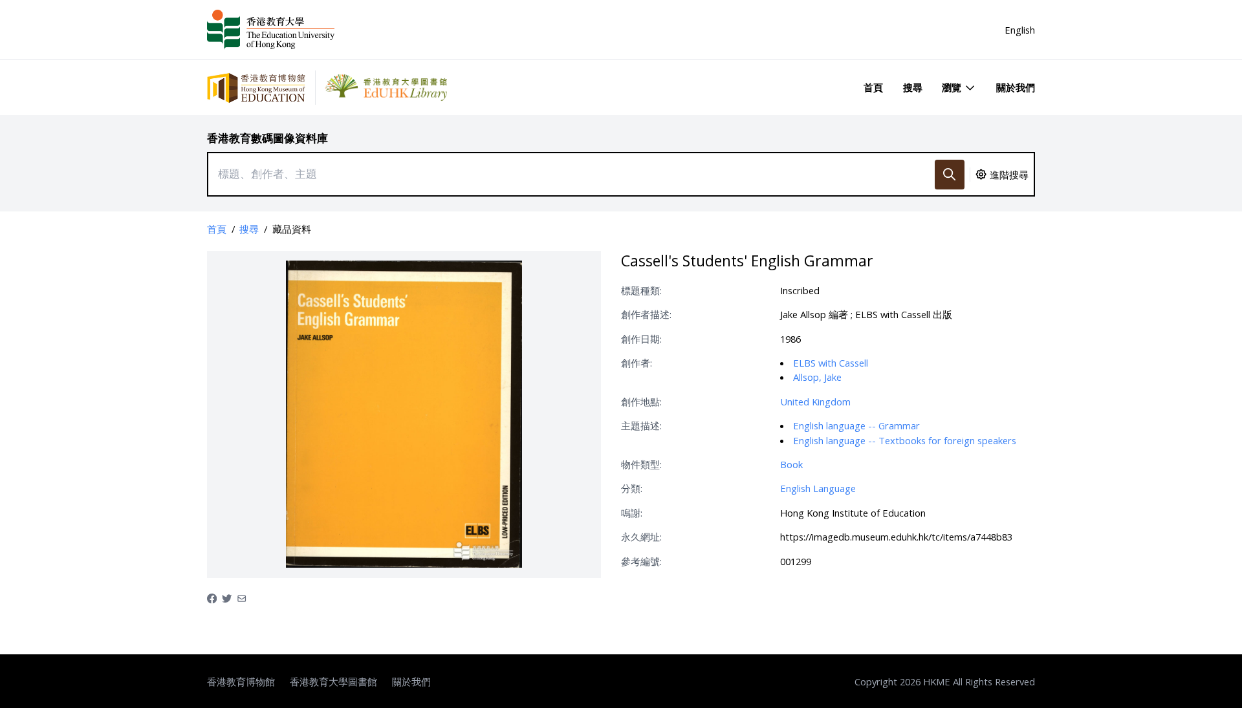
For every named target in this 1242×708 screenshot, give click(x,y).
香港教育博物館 (241, 681)
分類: (631, 488)
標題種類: (641, 290)
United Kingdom (815, 401)
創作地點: (641, 401)
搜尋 (912, 87)
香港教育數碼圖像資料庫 (267, 138)
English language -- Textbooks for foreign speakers (904, 440)
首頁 (873, 87)
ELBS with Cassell (830, 362)
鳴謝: (631, 512)
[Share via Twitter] (227, 597)
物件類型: (641, 464)
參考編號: (641, 561)
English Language (818, 488)
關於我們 (1015, 87)
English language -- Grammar (856, 425)
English (1020, 29)
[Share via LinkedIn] (241, 597)
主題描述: (641, 425)
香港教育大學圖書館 (333, 681)
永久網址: (641, 536)
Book (791, 464)
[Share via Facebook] (212, 597)
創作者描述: (646, 314)
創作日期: (641, 338)
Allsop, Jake (817, 376)
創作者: (636, 362)
